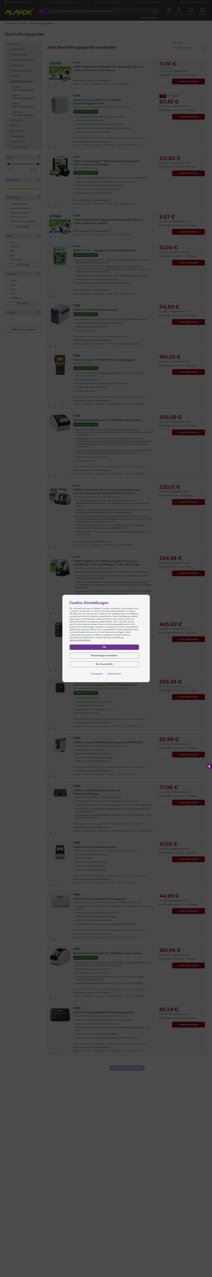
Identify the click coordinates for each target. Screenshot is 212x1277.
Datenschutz (114, 673)
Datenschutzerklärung (80, 640)
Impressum (97, 673)
